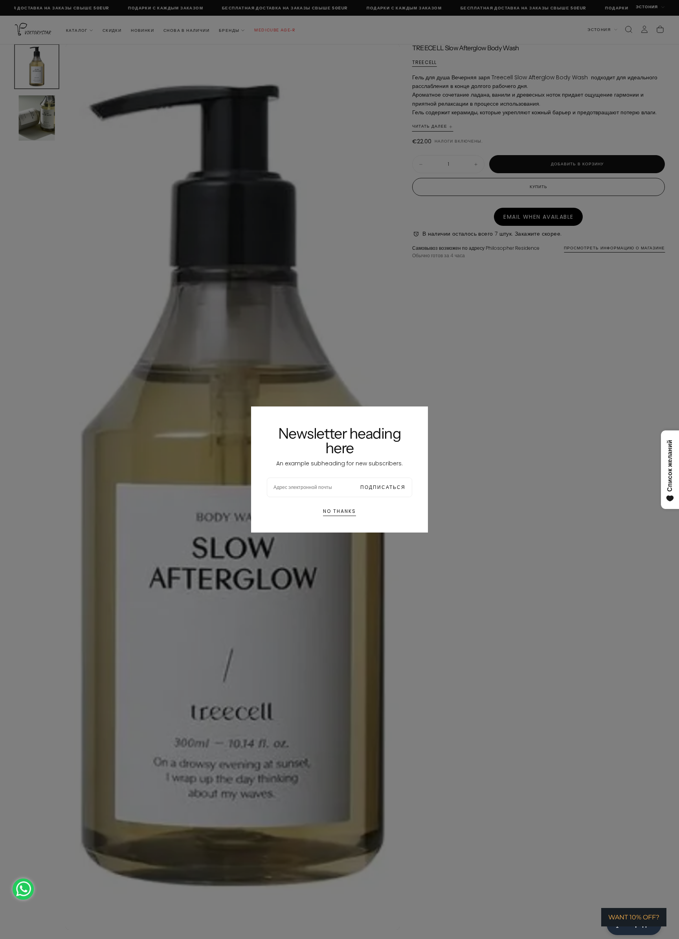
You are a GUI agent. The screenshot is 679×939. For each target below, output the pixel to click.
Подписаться (383, 487)
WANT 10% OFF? (633, 917)
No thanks (339, 511)
